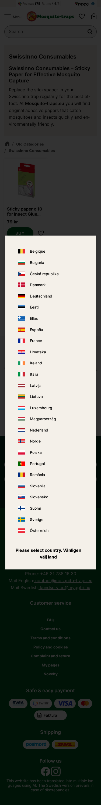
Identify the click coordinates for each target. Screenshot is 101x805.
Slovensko (39, 497)
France (36, 341)
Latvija (35, 385)
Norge (35, 441)
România (37, 475)
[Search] (90, 32)
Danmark (38, 285)
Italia (34, 374)
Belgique (37, 251)
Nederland (39, 430)
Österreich (39, 530)
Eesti (34, 307)
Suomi (35, 508)
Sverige (36, 519)
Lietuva (36, 396)
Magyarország (43, 419)
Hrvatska (38, 352)
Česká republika (44, 273)
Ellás (34, 318)
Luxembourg (41, 407)
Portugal (37, 463)
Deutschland (41, 296)
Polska (36, 452)
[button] (12, 17)
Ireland (36, 363)
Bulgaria (37, 262)
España (36, 329)
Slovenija (38, 486)
